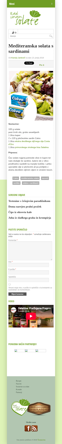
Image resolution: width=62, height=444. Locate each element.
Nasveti (18, 384)
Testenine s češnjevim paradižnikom (29, 201)
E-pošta (12, 269)
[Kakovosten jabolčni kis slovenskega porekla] (41, 359)
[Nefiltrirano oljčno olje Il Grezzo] (19, 359)
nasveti (45, 178)
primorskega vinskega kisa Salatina (32, 147)
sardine (16, 183)
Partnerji (19, 392)
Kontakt (19, 389)
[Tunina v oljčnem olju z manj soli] (30, 359)
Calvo (15, 178)
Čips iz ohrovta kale (20, 212)
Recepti (18, 381)
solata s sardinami (31, 183)
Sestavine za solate (22, 387)
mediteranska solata (30, 178)
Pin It (41, 65)
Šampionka (41, 440)
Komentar (13, 240)
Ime (10, 262)
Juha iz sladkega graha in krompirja (29, 217)
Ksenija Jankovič (18, 58)
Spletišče (12, 277)
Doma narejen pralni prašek (24, 206)
